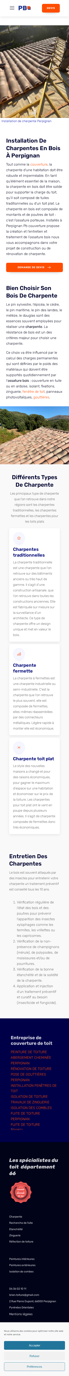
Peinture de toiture (29, 1052)
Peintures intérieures (22, 1259)
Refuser (34, 1356)
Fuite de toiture (25, 1125)
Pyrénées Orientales (21, 1307)
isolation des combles (31, 1108)
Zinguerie (15, 1235)
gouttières (41, 397)
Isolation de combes (21, 1271)
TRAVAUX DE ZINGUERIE (30, 1102)
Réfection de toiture (21, 1241)
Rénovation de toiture (31, 1069)
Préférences (34, 1366)
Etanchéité (16, 1229)
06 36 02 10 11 (17, 1288)
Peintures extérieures (22, 1265)
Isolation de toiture (29, 1097)
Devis (51, 8)
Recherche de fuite (21, 1223)
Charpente (15, 1216)
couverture (39, 164)
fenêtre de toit (33, 391)
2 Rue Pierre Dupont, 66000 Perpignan (32, 1301)
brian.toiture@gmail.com (24, 1295)
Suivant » (18, 1129)
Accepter (34, 1345)
